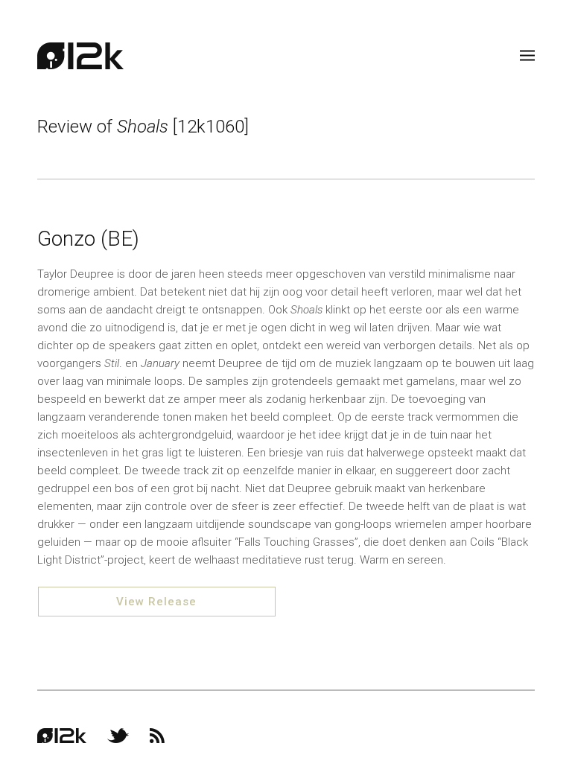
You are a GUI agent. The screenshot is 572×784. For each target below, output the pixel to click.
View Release (156, 601)
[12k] (80, 55)
